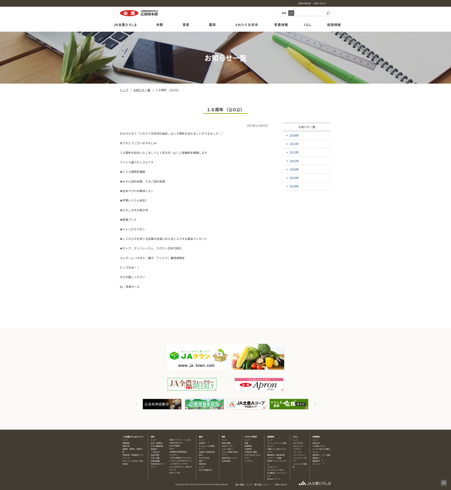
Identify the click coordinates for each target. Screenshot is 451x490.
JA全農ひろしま (319, 446)
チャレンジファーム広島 (276, 443)
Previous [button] (136, 404)
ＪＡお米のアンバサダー (179, 463)
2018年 (294, 186)
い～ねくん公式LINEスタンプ (180, 460)
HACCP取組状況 (205, 470)
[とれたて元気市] (247, 24)
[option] (162, 404)
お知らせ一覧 (141, 90)
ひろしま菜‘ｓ (227, 449)
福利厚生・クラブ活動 (321, 455)
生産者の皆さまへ (176, 442)
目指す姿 (316, 443)
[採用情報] (334, 24)
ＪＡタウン (249, 461)
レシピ (201, 467)
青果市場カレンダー (230, 458)
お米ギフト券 (174, 472)
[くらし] (307, 24)
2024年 (294, 135)
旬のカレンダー (228, 446)
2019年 (294, 178)
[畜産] (186, 24)
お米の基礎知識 (157, 446)
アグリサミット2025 (275, 470)
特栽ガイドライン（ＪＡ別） (180, 439)
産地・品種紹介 (157, 443)
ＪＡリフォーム (299, 455)
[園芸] (212, 24)
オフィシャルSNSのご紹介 (132, 461)
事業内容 (125, 446)
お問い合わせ (280, 484)
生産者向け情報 (251, 452)
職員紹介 (316, 458)
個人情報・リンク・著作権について (252, 484)
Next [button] (314, 404)
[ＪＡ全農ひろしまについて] (125, 24)
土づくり (270, 446)
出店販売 (248, 449)
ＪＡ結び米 (155, 452)
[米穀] (159, 24)
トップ (124, 90)
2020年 (294, 169)
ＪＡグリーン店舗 (274, 458)
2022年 (294, 152)
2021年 (294, 161)
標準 (284, 13)
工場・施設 (155, 458)
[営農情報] (281, 24)
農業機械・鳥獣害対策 (276, 455)
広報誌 (125, 464)
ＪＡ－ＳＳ (297, 452)
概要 (246, 443)
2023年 (294, 144)
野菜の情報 (226, 443)
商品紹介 (154, 449)
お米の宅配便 (174, 445)
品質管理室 (155, 461)
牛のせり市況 (204, 458)
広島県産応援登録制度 (178, 451)
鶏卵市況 (202, 464)
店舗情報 (248, 446)
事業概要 (125, 443)
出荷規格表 (226, 461)
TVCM (171, 448)
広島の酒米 (155, 455)
